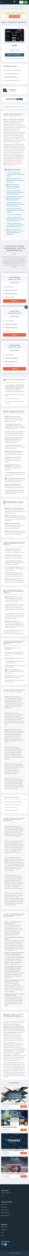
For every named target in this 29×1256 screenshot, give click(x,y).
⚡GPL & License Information (13, 214)
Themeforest (10, 6)
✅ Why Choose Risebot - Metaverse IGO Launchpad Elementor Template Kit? (13, 186)
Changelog (4, 1229)
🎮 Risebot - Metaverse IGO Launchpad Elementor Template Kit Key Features (15, 180)
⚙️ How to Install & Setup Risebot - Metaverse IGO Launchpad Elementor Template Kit (15, 198)
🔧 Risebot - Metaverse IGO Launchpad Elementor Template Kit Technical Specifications (15, 204)
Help (2, 1232)
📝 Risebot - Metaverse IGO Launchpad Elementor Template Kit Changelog (15, 210)
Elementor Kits (4, 6)
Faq (2, 1195)
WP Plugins (4, 1204)
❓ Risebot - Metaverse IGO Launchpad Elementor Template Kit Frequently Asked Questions (15, 225)
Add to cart (15, 50)
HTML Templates (5, 1215)
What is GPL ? (4, 1227)
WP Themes (4, 1207)
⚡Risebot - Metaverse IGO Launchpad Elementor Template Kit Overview (15, 174)
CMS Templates (5, 1212)
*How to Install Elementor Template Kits (14, 58)
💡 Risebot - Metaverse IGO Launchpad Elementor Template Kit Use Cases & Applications (15, 192)
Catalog (3, 1218)
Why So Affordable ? (14, 54)
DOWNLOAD (6, 1106)
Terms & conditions (6, 1193)
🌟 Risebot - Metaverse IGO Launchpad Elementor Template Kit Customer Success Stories (15, 219)
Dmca (2, 1235)
